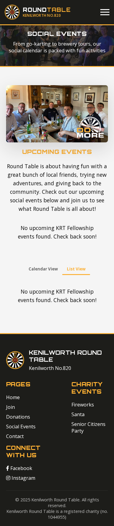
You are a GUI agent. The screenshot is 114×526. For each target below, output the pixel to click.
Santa (78, 414)
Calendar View (43, 269)
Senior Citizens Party (88, 427)
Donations (18, 416)
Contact (15, 436)
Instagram (22, 478)
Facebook (20, 468)
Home (13, 397)
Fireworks (82, 404)
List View (76, 269)
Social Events (21, 426)
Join (10, 407)
